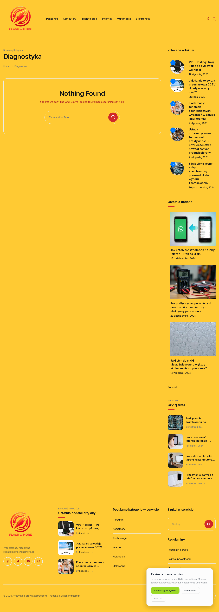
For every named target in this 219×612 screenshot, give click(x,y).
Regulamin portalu (178, 549)
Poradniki (173, 387)
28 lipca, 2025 (197, 96)
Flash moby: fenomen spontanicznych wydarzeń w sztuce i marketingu (202, 110)
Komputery (119, 528)
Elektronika (119, 565)
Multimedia (119, 556)
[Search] (214, 19)
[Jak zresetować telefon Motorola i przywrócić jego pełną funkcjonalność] (175, 441)
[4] (177, 134)
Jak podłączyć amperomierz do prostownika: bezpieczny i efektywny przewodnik (191, 307)
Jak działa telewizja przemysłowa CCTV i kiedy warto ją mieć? (89, 545)
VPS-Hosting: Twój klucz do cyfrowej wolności (201, 65)
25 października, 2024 (183, 258)
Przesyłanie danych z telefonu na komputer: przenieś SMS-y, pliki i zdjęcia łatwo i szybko (200, 476)
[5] (177, 168)
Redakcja (84, 533)
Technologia (120, 538)
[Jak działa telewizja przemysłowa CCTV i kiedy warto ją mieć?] (66, 547)
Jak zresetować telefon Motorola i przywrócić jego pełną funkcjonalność (200, 439)
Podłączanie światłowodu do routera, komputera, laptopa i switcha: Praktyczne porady (198, 420)
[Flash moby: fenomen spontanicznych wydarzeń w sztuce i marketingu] (66, 566)
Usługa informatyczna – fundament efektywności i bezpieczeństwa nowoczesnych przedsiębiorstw (200, 141)
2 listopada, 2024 (198, 157)
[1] (177, 66)
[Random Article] (208, 19)
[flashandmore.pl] (20, 19)
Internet (117, 547)
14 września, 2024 (180, 372)
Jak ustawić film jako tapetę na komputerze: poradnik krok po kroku (200, 458)
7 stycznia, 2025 (198, 123)
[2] (177, 85)
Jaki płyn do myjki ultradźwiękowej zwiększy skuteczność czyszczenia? (188, 364)
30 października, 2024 (201, 187)
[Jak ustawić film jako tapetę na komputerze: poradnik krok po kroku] (175, 460)
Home (6, 66)
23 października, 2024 (183, 315)
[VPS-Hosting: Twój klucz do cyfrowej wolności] (66, 528)
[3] (177, 107)
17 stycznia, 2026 (198, 74)
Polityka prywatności (179, 558)
